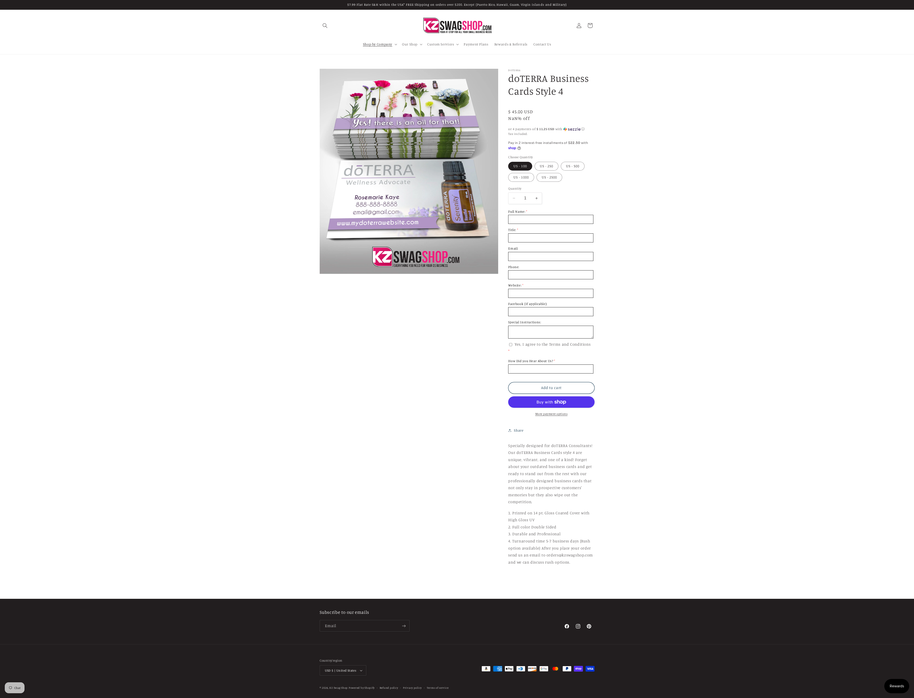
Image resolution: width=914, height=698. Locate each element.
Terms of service (438, 687)
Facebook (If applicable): (527, 304)
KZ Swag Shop (338, 687)
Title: (512, 230)
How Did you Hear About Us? (530, 361)
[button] (325, 25)
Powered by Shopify (362, 687)
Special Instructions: (524, 322)
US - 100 (520, 166)
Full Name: (516, 211)
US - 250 (546, 166)
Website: (514, 285)
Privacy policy (412, 687)
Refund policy (389, 687)
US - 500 (572, 166)
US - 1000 (521, 177)
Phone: (513, 267)
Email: (513, 248)
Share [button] (518, 430)
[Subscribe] (403, 626)
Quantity (514, 188)
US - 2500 (549, 177)
